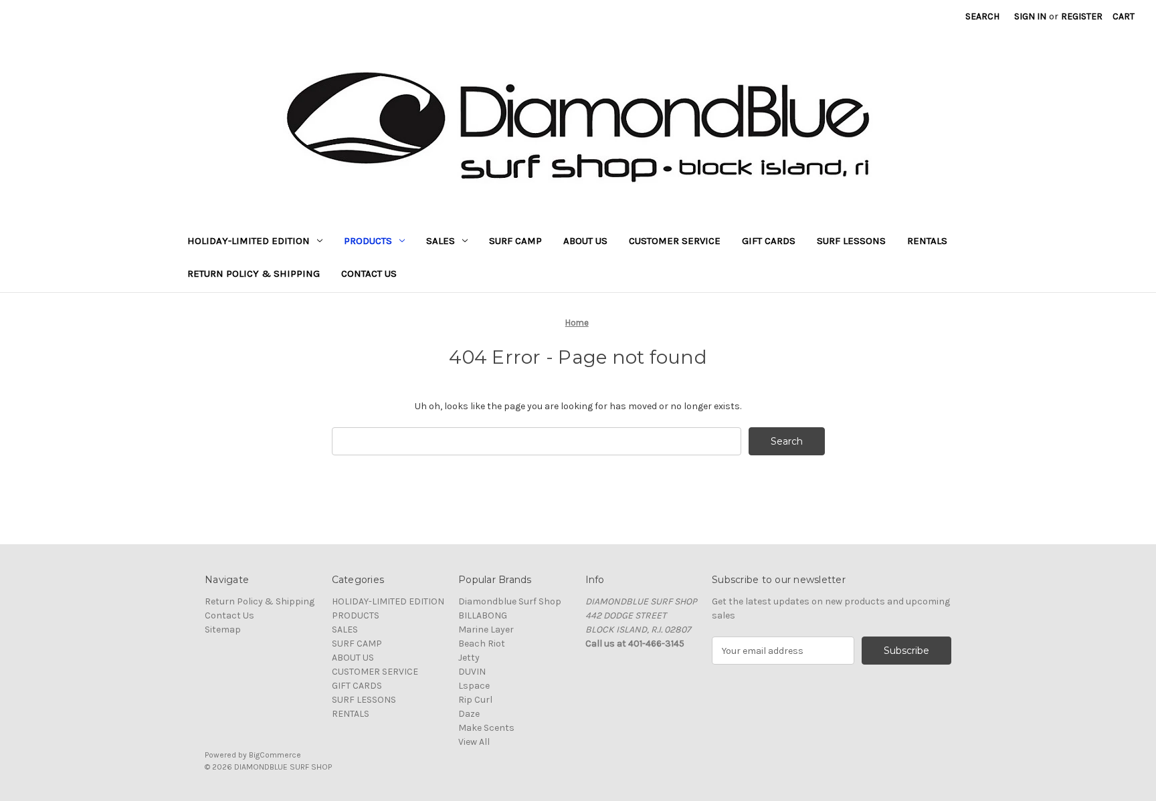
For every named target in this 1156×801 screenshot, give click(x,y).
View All (474, 742)
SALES (440, 241)
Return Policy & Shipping (253, 273)
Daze (469, 713)
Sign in (1030, 16)
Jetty (469, 657)
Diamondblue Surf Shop (509, 601)
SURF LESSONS (851, 241)
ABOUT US (585, 241)
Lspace (474, 685)
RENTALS (927, 241)
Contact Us (369, 273)
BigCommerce (275, 755)
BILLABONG (482, 615)
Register (1081, 16)
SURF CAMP (515, 241)
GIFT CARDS (768, 241)
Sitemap (223, 629)
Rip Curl (475, 699)
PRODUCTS (368, 241)
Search (982, 16)
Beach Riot (481, 643)
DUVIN (472, 671)
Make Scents (486, 727)
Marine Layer (486, 629)
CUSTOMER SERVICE (674, 241)
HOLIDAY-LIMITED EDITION (248, 241)
